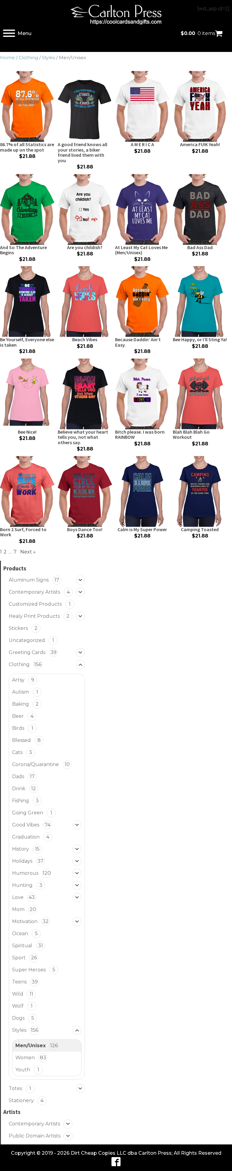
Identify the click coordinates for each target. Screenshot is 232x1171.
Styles (48, 57)
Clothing (28, 57)
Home (7, 57)
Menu (24, 33)
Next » (28, 552)
